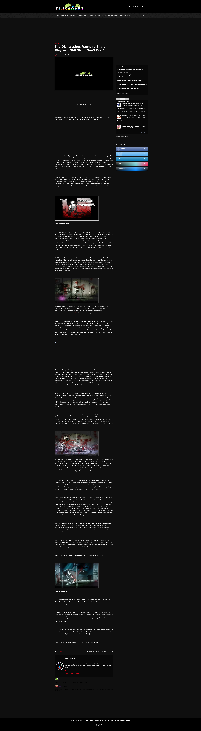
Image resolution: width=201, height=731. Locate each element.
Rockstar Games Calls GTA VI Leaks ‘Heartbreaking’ (132, 84)
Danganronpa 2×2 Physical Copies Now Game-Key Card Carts (130, 121)
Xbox (90, 15)
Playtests (123, 15)
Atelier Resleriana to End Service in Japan (129, 80)
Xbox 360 (57, 43)
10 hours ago (139, 129)
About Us (98, 720)
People (118, 98)
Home (58, 15)
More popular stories (122, 93)
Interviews (114, 15)
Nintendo (73, 15)
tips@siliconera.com (103, 729)
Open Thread (80, 720)
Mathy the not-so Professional (130, 126)
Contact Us (105, 720)
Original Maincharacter (128, 103)
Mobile (100, 15)
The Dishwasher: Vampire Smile (102, 651)
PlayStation (82, 15)
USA (112, 651)
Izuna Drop (74, 313)
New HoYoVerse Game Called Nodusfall (128, 88)
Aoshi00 (124, 115)
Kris (61, 54)
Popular (127, 98)
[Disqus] (84, 696)
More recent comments (122, 136)
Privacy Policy (125, 720)
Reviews (107, 15)
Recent (122, 98)
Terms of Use (115, 720)
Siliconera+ (65, 15)
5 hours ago (122, 112)
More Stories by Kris (72, 674)
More (128, 15)
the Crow (69, 502)
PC (95, 15)
